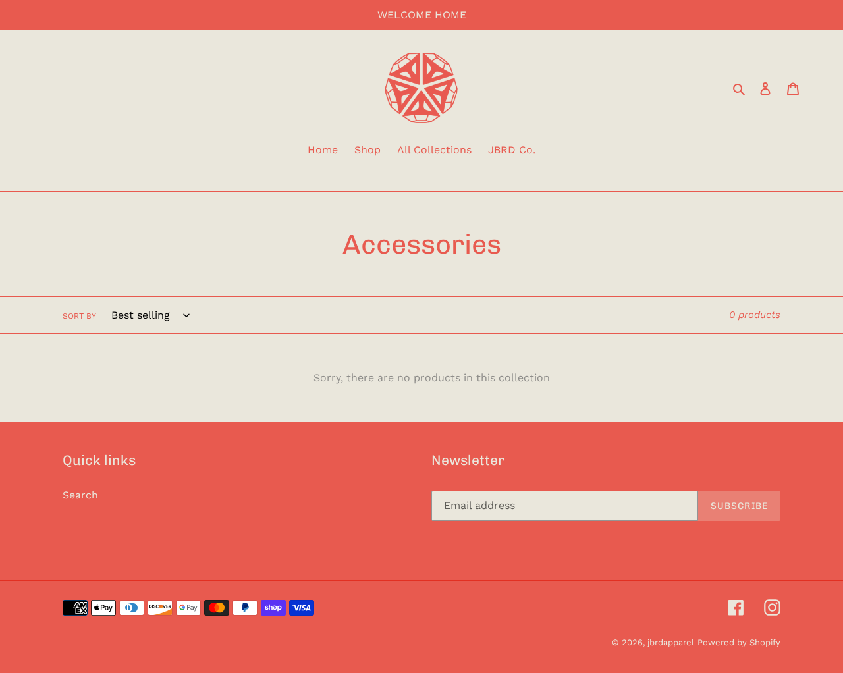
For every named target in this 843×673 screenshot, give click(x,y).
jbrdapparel (670, 642)
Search (80, 495)
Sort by (79, 316)
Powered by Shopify (738, 642)
